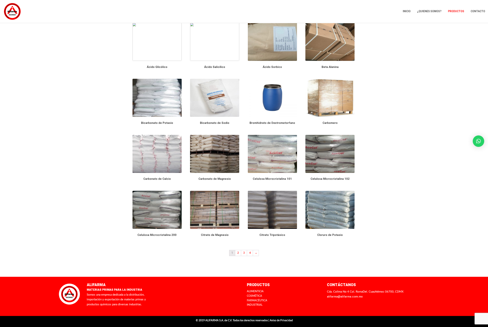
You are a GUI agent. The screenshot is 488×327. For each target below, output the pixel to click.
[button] (478, 141)
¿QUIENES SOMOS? (429, 11)
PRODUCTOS (456, 11)
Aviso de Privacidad (281, 320)
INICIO (407, 11)
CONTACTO (478, 11)
